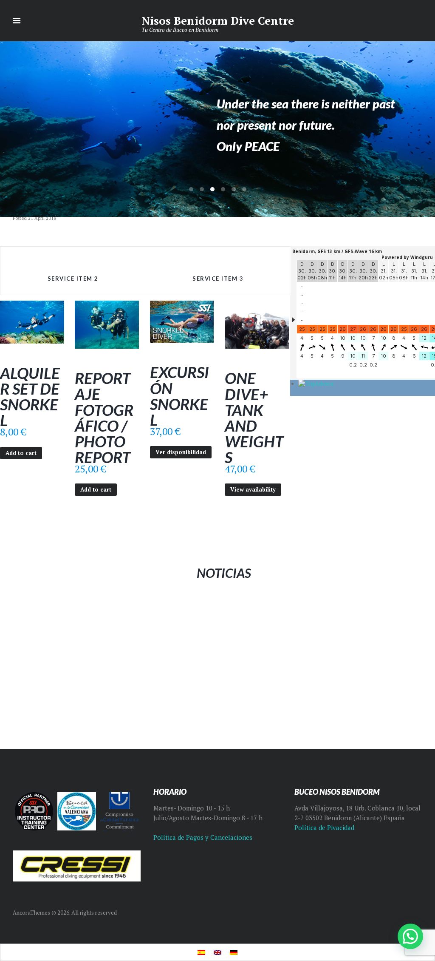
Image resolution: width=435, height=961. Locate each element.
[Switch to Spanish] (201, 952)
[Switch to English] (217, 952)
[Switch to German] (234, 952)
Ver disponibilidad (180, 452)
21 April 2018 (42, 218)
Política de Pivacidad (324, 828)
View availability (253, 489)
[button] (410, 936)
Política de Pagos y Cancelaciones (202, 837)
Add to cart (21, 453)
